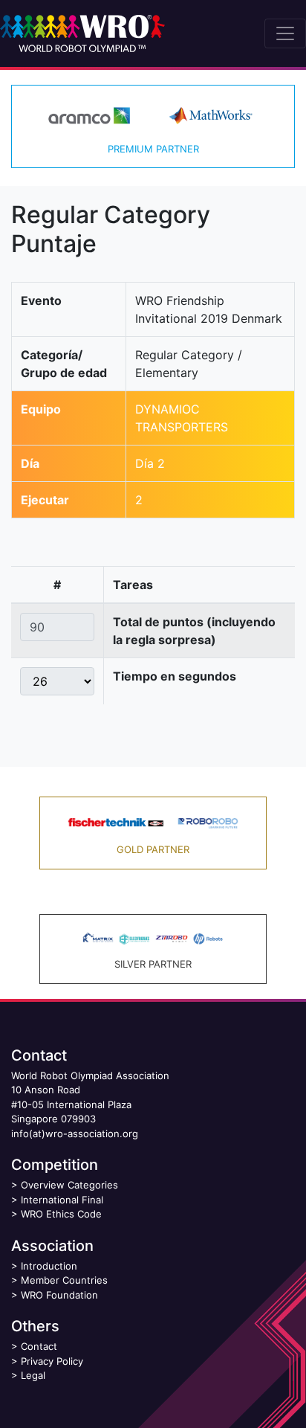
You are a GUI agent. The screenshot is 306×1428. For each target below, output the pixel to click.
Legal (33, 1375)
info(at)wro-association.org (74, 1133)
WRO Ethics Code (61, 1214)
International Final (62, 1200)
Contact (39, 1346)
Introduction (49, 1266)
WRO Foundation (59, 1295)
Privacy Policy (52, 1361)
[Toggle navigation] (285, 33)
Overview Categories (69, 1185)
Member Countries (64, 1280)
